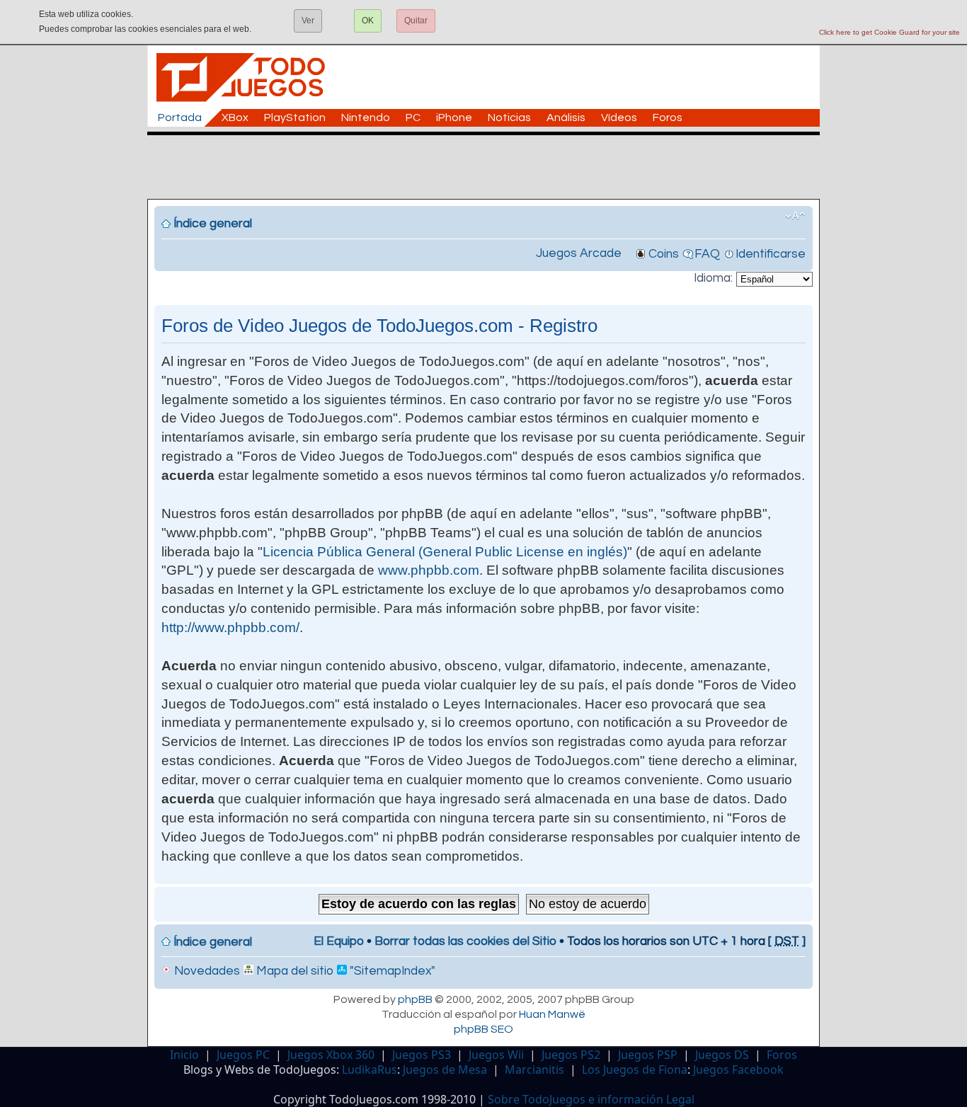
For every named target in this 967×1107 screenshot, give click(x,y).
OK (368, 20)
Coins (663, 254)
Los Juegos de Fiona (634, 1069)
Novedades (205, 971)
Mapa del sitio (293, 971)
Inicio (184, 1054)
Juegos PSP (647, 1054)
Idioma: (713, 278)
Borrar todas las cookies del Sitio (465, 941)
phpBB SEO (483, 1029)
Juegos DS (722, 1054)
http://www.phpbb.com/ (230, 627)
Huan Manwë (552, 1014)
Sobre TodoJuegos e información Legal (591, 1099)
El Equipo (339, 941)
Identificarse (771, 254)
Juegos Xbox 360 (330, 1054)
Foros (667, 117)
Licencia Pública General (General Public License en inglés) (445, 551)
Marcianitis (534, 1069)
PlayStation (295, 117)
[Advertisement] (490, 167)
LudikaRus (369, 1069)
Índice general (212, 223)
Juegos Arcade (579, 253)
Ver (308, 20)
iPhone (454, 117)
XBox (235, 117)
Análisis (566, 117)
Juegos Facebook (738, 1069)
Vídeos (619, 117)
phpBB (415, 999)
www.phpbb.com (428, 570)
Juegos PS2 (571, 1054)
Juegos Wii (496, 1054)
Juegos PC (243, 1054)
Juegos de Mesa (445, 1069)
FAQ (707, 254)
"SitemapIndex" (391, 971)
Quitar (416, 20)
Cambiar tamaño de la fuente (795, 216)
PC (413, 117)
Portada (180, 117)
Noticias (509, 117)
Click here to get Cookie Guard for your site (889, 32)
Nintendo (365, 117)
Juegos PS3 (421, 1054)
